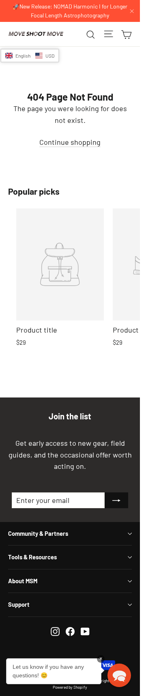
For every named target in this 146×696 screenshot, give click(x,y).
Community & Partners (38, 533)
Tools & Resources (32, 557)
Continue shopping (70, 141)
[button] (29, 55)
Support (19, 604)
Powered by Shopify (70, 687)
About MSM (22, 580)
